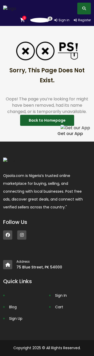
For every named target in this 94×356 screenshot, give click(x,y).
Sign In (61, 295)
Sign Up (15, 318)
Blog (13, 307)
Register (84, 20)
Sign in (63, 20)
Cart (59, 307)
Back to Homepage (47, 120)
